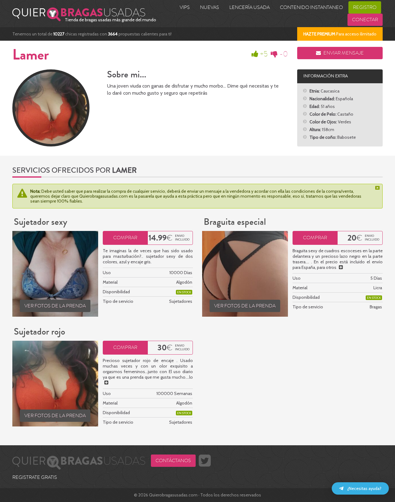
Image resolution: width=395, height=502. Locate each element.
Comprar (125, 237)
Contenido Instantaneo (311, 7)
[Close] (378, 188)
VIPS (185, 7)
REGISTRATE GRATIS (34, 477)
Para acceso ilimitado (339, 34)
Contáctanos (173, 460)
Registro (364, 7)
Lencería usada (249, 7)
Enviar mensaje (343, 53)
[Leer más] (341, 267)
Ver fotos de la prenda (55, 305)
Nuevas (209, 7)
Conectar (365, 19)
